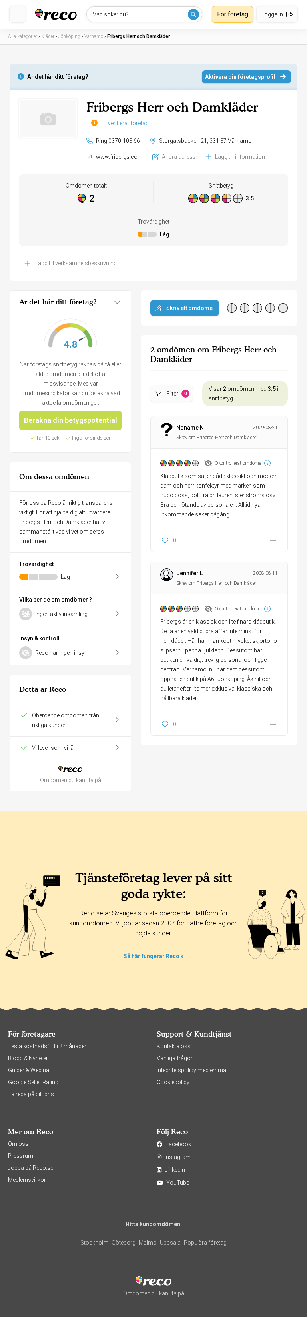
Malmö (148, 1242)
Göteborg (124, 1242)
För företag (232, 14)
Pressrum (20, 1156)
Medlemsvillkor (27, 1180)
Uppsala (170, 1242)
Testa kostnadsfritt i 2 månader (47, 1046)
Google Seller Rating (33, 1082)
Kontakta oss (174, 1046)
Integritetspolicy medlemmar (192, 1070)
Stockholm (94, 1242)
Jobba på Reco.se (30, 1168)
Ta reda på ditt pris (31, 1094)
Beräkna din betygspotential (70, 420)
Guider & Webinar (29, 1070)
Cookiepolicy (173, 1082)
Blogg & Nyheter (28, 1058)
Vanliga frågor (175, 1058)
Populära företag (205, 1242)
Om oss (18, 1144)
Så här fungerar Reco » (153, 956)
